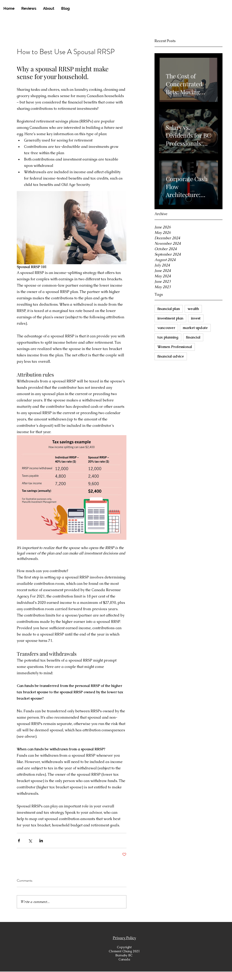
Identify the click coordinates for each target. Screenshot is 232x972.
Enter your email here (54, 502)
